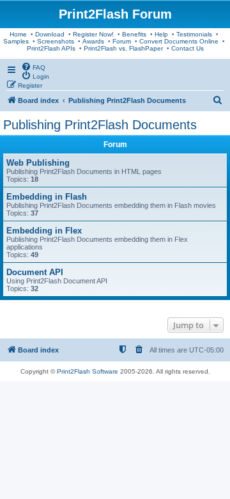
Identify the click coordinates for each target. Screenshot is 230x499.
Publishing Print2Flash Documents (100, 125)
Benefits (134, 34)
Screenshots (55, 41)
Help (161, 34)
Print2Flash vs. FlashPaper (123, 48)
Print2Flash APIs (51, 48)
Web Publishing (38, 163)
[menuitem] (33, 66)
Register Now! (93, 34)
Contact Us (187, 48)
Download (50, 34)
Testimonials (194, 34)
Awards (93, 41)
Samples (16, 41)
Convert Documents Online (178, 41)
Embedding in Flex (44, 230)
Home (18, 34)
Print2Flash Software (87, 371)
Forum (121, 41)
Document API (34, 272)
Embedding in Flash (46, 197)
